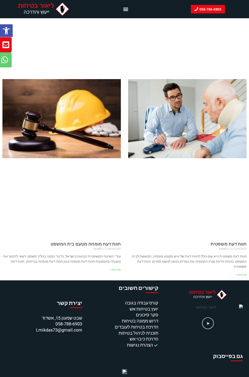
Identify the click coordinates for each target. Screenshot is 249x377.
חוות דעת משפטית (229, 244)
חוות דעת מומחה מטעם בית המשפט (86, 244)
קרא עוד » (241, 274)
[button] (6, 30)
